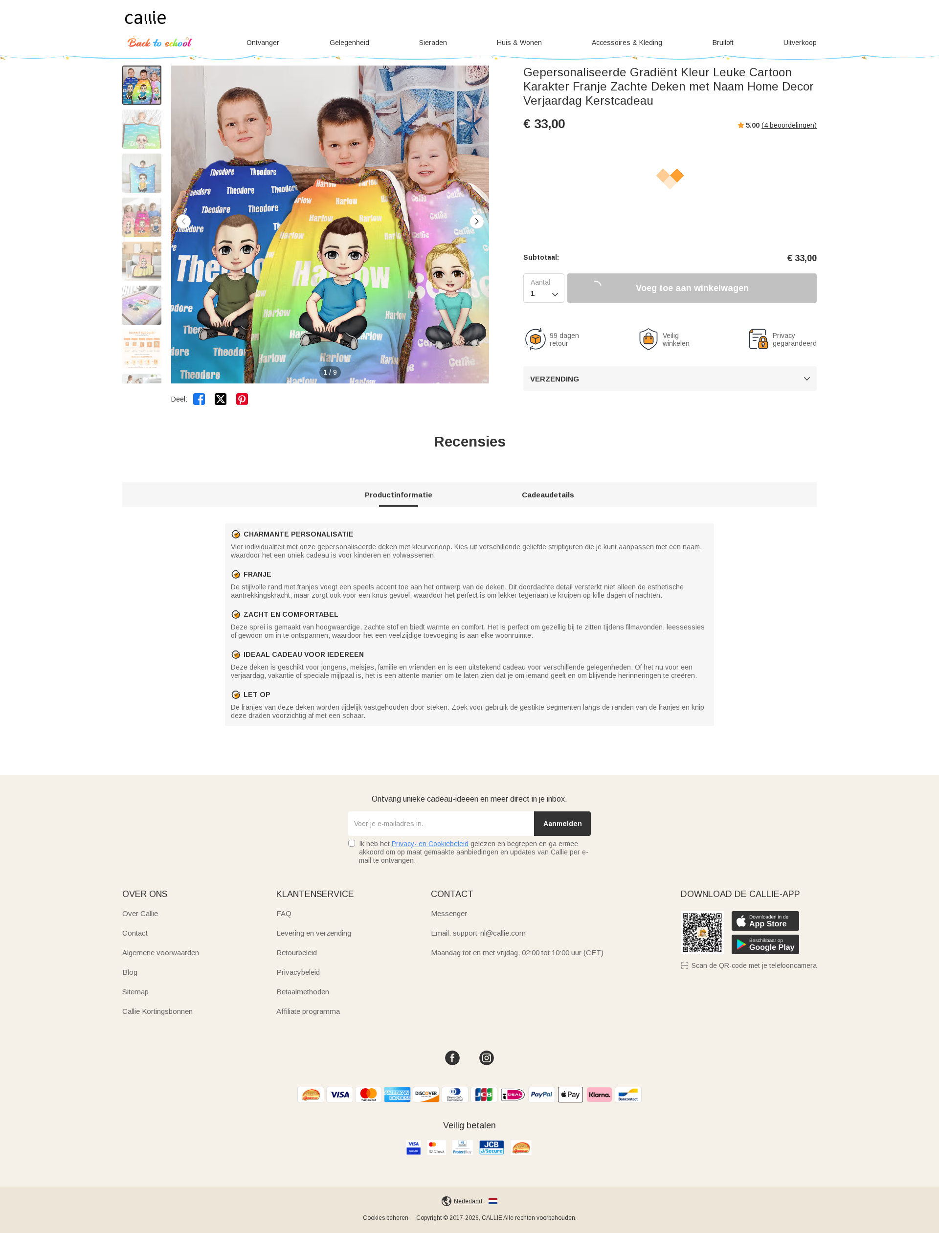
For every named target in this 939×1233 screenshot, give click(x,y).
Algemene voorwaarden (160, 952)
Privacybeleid (298, 972)
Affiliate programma (308, 1011)
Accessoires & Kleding (627, 42)
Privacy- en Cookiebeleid (430, 844)
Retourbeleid (296, 952)
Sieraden (433, 42)
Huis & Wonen (519, 42)
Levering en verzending (313, 933)
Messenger (449, 913)
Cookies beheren (385, 1217)
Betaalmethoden (302, 991)
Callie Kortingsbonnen (157, 1011)
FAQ (283, 913)
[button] (477, 221)
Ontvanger (262, 42)
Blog (129, 972)
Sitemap (135, 991)
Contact (135, 933)
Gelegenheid (349, 42)
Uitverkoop (800, 42)
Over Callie (140, 913)
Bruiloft (723, 42)
